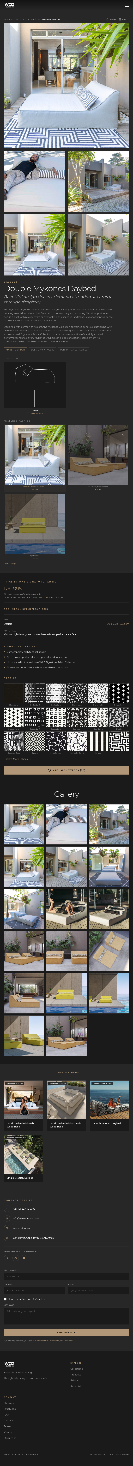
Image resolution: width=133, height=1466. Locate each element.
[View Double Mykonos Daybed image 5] (98, 244)
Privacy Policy (54, 1341)
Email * (72, 1284)
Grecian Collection (102, 1083)
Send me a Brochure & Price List (26, 1299)
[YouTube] (24, 1258)
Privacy (8, 1432)
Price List (75, 1386)
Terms (7, 1426)
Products (8, 19)
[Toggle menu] (127, 5)
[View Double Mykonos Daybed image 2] (34, 181)
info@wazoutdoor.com (26, 1218)
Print (125, 19)
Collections (76, 1368)
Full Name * (11, 1270)
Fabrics (74, 1380)
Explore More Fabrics (16, 759)
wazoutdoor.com (22, 1228)
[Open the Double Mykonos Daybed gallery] (66, 85)
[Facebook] (15, 1258)
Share (113, 19)
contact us (48, 597)
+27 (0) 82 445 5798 (24, 1208)
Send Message (66, 1332)
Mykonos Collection (25, 19)
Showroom (10, 1403)
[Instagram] (7, 1258)
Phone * (8, 1284)
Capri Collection (15, 1083)
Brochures (10, 1408)
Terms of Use (43, 1341)
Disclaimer (68, 1341)
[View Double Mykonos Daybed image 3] (98, 181)
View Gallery (10, 563)
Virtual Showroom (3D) (69, 770)
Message (9, 1305)
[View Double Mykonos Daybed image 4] (34, 244)
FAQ (6, 1414)
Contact (8, 1420)
